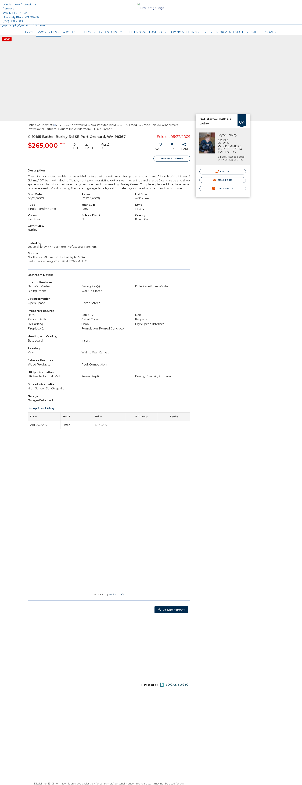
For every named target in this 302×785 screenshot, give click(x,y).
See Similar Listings (172, 158)
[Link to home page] (151, 8)
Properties (49, 34)
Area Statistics (113, 34)
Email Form (224, 180)
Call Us (225, 171)
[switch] (159, 147)
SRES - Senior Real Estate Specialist (232, 32)
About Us (72, 34)
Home (29, 32)
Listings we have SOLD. (147, 32)
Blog (90, 34)
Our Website (224, 188)
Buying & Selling (185, 34)
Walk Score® (116, 570)
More (271, 34)
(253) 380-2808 (13, 21)
